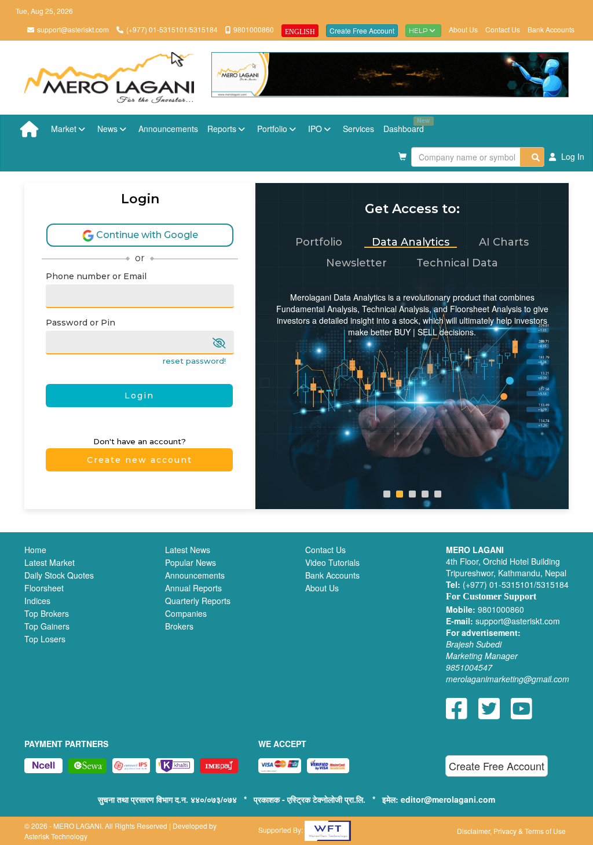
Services (358, 128)
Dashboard (406, 125)
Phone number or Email (96, 276)
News (108, 128)
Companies (186, 613)
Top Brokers (46, 613)
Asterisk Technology (55, 836)
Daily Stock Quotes (59, 575)
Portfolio (273, 128)
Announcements (168, 128)
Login (139, 395)
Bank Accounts (551, 29)
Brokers (179, 626)
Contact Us (502, 29)
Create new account (139, 460)
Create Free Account (362, 30)
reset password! (194, 361)
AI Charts (504, 242)
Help (419, 30)
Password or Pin (80, 322)
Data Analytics (410, 242)
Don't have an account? (139, 441)
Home (35, 549)
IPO (316, 128)
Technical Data (457, 263)
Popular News (190, 562)
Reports (223, 128)
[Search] (532, 157)
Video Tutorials (332, 562)
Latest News (187, 549)
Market (65, 128)
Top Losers (44, 639)
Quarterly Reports (197, 600)
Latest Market (49, 562)
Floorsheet (44, 588)
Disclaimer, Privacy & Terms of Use (511, 831)
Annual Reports (193, 588)
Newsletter (356, 263)
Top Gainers (46, 626)
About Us (463, 29)
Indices (37, 600)
